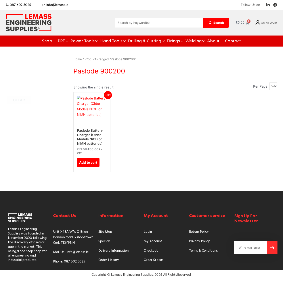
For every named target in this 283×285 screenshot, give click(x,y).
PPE (76, 41)
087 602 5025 (20, 5)
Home (77, 59)
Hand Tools (117, 41)
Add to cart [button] (88, 162)
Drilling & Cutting (144, 41)
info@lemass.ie (57, 5)
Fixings (167, 41)
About (200, 41)
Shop (64, 41)
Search (218, 22)
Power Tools (94, 41)
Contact (216, 41)
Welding (184, 41)
